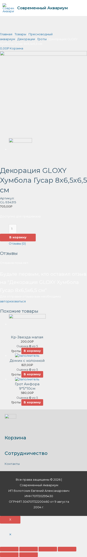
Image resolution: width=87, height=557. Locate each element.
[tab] (48, 243)
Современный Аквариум (42, 8)
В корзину (17, 237)
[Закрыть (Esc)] (9, 549)
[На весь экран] (48, 549)
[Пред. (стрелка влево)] (9, 554)
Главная (6, 34)
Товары (20, 34)
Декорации (26, 39)
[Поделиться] (28, 549)
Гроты (42, 39)
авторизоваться (13, 301)
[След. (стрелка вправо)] (28, 554)
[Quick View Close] (10, 534)
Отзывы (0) (17, 243)
